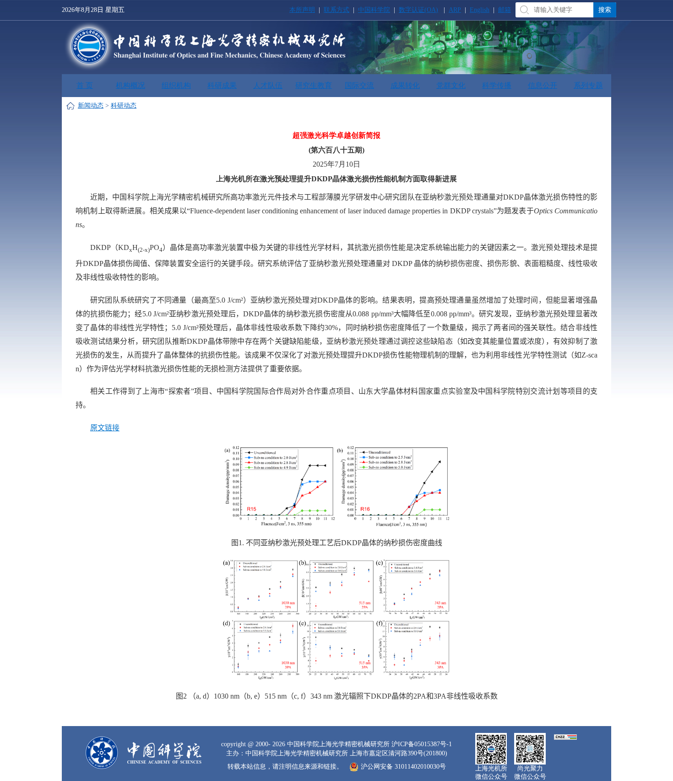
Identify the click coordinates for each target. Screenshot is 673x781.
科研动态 (123, 105)
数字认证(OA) (418, 9)
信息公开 (542, 85)
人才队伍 (267, 85)
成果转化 (405, 85)
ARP (455, 9)
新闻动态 (90, 105)
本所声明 (302, 9)
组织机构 (176, 85)
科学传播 (496, 85)
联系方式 (336, 9)
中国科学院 (374, 9)
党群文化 (451, 85)
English (479, 9)
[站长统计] (565, 736)
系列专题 (588, 85)
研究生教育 (313, 85)
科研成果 (222, 85)
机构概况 (130, 85)
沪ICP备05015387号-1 (421, 744)
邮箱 (504, 9)
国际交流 (359, 85)
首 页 (84, 85)
